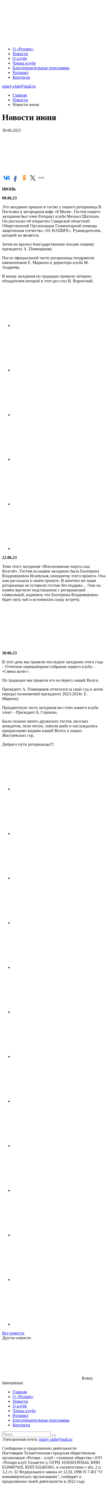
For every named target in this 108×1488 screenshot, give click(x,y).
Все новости (13, 1333)
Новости (20, 53)
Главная (20, 1392)
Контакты (21, 77)
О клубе (20, 58)
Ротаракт (21, 72)
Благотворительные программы (41, 68)
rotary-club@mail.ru (19, 86)
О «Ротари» (23, 49)
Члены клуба (24, 63)
